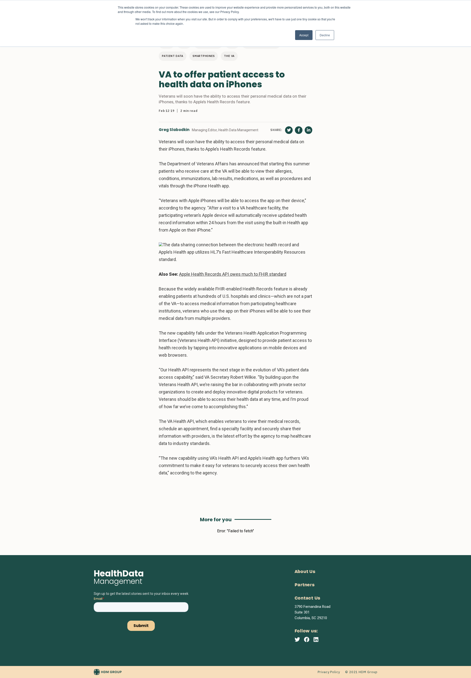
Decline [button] (325, 35)
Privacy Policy (329, 672)
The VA (229, 56)
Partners (305, 585)
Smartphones (204, 56)
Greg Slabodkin (174, 130)
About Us (305, 572)
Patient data (172, 56)
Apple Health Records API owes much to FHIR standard (232, 274)
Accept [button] (303, 35)
